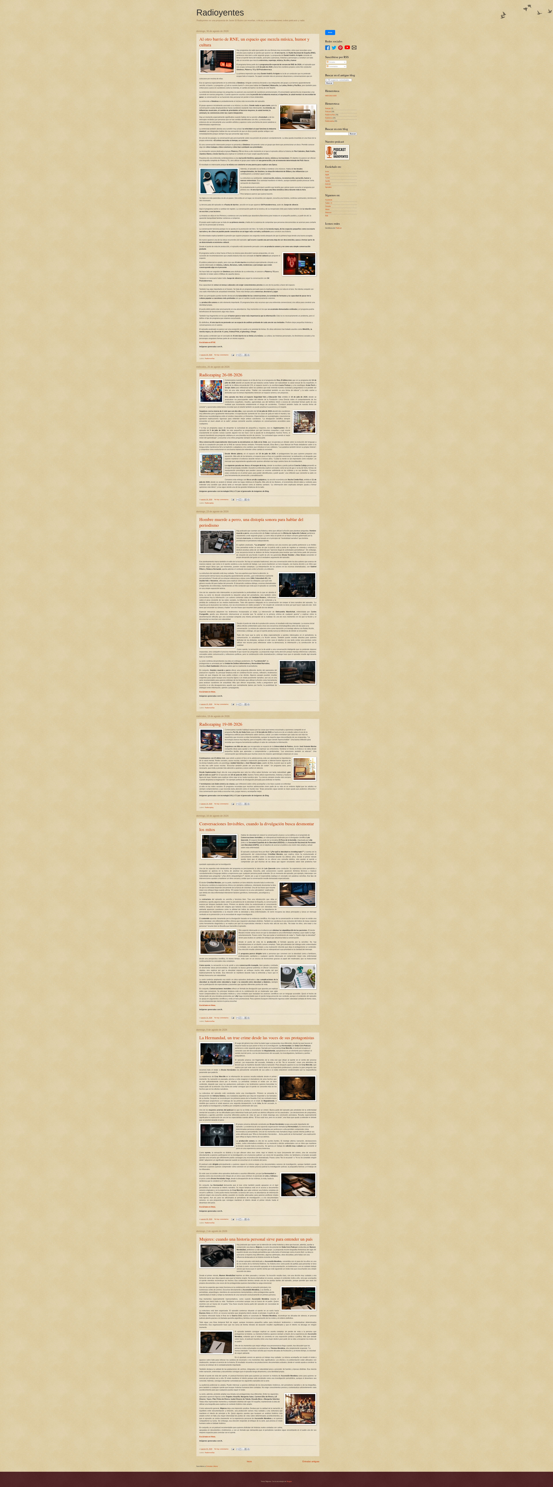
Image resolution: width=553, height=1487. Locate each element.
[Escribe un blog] (240, 355)
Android (328, 184)
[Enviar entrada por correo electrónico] (233, 355)
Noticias (328, 108)
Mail (326, 216)
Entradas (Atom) (212, 1466)
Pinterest (328, 212)
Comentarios (333, 66)
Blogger (289, 1481)
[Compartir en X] (243, 355)
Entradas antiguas (310, 1461)
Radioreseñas (210, 358)
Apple (327, 174)
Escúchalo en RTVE (207, 342)
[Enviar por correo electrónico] (237, 355)
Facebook (328, 200)
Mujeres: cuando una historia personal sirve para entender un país (256, 1239)
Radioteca (328, 118)
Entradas (331, 62)
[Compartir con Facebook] (245, 355)
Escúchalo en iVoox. (207, 692)
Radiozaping (209, 503)
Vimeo (327, 209)
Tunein (327, 178)
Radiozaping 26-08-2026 (220, 374)
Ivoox (327, 171)
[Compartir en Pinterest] (248, 355)
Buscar (329, 83)
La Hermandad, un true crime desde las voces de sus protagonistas (256, 1037)
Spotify (327, 181)
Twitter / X (328, 203)
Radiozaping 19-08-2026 (220, 724)
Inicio (249, 1461)
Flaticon (339, 228)
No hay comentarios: (221, 355)
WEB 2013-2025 (331, 96)
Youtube (328, 206)
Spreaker (328, 187)
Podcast (328, 111)
